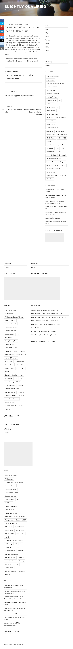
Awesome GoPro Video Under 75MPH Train (44, 310)
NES (64, 138)
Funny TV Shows (61, 117)
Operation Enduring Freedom (55, 145)
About (47, 50)
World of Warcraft (52, 175)
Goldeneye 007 (51, 124)
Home (47, 26)
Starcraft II (62, 155)
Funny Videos (50, 121)
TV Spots (62, 162)
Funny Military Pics (52, 114)
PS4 (62, 148)
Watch (15, 71)
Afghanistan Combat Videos (55, 83)
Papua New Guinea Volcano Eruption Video (44, 321)
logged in (17, 96)
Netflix (48, 141)
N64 (59, 138)
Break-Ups (26, 74)
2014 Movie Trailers (52, 76)
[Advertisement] (54, 237)
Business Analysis (52, 90)
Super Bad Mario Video (52, 218)
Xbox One (49, 179)
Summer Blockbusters (53, 158)
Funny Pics (49, 117)
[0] (2, 26)
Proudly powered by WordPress (14, 644)
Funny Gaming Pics (52, 107)
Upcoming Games (52, 165)
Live (46, 29)
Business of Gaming (52, 93)
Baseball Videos (14, 74)
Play (46, 33)
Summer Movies (51, 162)
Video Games (50, 172)
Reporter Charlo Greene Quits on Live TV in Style (46, 314)
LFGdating (48, 62)
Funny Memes (51, 110)
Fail (59, 100)
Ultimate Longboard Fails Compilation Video (45, 335)
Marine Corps (50, 134)
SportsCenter (22, 77)
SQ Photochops (51, 155)
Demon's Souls (51, 100)
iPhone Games (60, 131)
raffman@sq (22, 24)
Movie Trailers (50, 138)
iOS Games (50, 131)
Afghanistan (50, 80)
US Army (62, 165)
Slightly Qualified (25, 7)
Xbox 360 (63, 175)
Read (47, 43)
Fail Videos (49, 104)
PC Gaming (50, 148)
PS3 (57, 148)
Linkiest (48, 65)
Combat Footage (51, 97)
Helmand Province (52, 128)
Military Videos (62, 134)
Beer (48, 87)
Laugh (9, 71)
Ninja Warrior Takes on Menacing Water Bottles (46, 324)
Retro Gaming (50, 151)
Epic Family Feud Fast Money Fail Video (43, 331)
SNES (59, 151)
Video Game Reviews (53, 168)
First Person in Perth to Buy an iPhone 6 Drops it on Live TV (50, 317)
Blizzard (54, 87)
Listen (47, 47)
